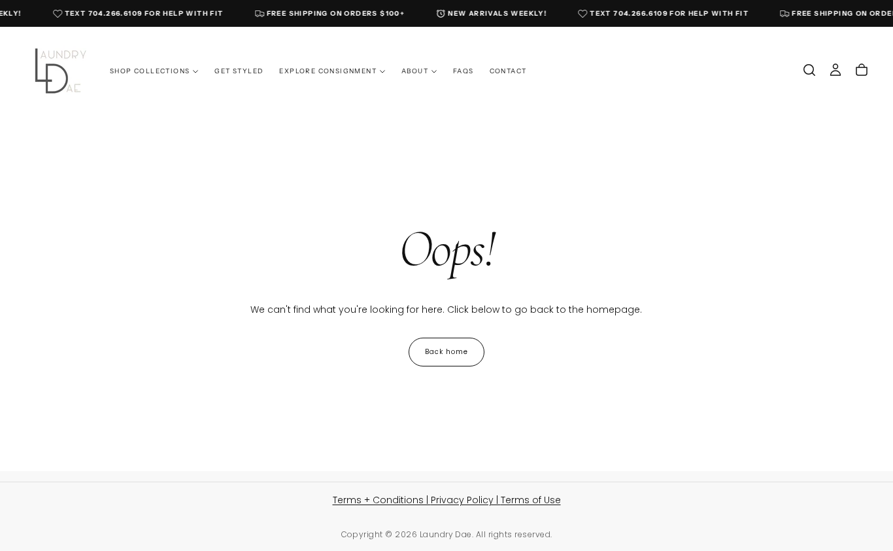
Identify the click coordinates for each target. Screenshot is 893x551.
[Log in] (835, 70)
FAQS (463, 70)
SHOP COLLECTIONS (150, 70)
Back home (446, 352)
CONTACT (508, 70)
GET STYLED (238, 70)
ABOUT (414, 70)
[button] (809, 70)
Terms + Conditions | (382, 500)
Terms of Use (531, 500)
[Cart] (861, 70)
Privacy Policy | (466, 500)
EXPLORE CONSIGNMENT (328, 70)
